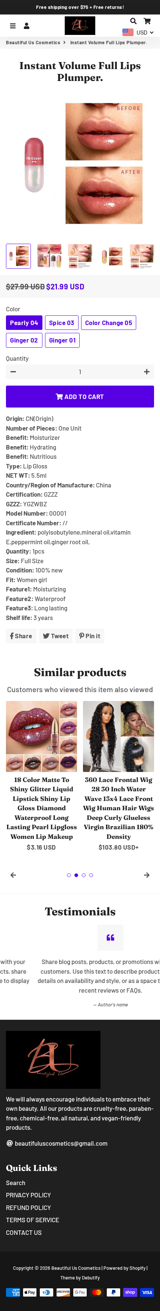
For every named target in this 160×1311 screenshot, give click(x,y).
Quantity (17, 358)
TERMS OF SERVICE (32, 1219)
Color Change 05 (108, 322)
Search (15, 1182)
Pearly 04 (24, 322)
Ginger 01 (62, 340)
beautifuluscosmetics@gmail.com (61, 1143)
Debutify (91, 1278)
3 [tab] (84, 875)
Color (13, 308)
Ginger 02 (24, 340)
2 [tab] (76, 875)
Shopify (137, 1268)
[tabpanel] (41, 776)
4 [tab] (91, 875)
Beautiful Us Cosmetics (33, 42)
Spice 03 (61, 322)
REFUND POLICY (28, 1207)
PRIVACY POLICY (28, 1194)
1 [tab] (69, 875)
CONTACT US (24, 1232)
